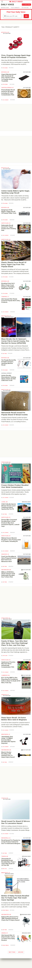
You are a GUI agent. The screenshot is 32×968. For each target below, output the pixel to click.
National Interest (6, 373)
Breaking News (5, 7)
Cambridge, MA (5, 675)
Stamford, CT (5, 296)
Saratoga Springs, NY (7, 87)
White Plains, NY (5, 223)
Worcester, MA (5, 618)
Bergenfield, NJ (5, 838)
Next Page (12, 952)
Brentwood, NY (5, 734)
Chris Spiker (5, 67)
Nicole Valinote (6, 910)
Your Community (15, 7)
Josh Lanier (5, 655)
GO (26, 16)
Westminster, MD (6, 316)
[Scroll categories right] (30, 7)
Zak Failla (5, 353)
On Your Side (25, 7)
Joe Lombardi (5, 99)
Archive (20, 952)
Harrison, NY (5, 694)
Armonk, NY (4, 933)
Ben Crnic (5, 868)
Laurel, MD (4, 501)
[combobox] (12, 16)
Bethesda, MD (5, 32)
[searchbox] (13, 16)
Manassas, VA (5, 554)
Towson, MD (4, 798)
